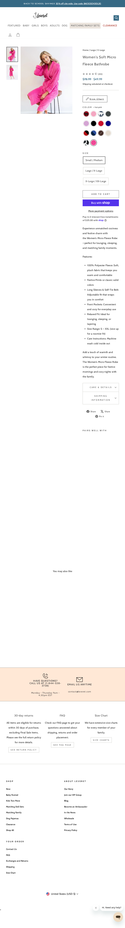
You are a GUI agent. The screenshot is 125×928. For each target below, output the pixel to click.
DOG (65, 25)
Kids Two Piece (13, 800)
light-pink (94, 114)
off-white (108, 133)
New (8, 789)
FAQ (8, 855)
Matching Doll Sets (15, 806)
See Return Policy (24, 750)
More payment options (100, 211)
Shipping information (100, 398)
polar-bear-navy (101, 114)
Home (86, 50)
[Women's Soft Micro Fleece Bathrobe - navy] (88, 525)
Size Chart (11, 873)
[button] (92, 73)
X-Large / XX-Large (96, 181)
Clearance (10, 824)
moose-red (86, 114)
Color (92, 107)
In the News (69, 812)
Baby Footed (12, 795)
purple (86, 123)
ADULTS (55, 25)
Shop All (10, 830)
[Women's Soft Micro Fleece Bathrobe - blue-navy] (88, 529)
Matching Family (13, 812)
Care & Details (101, 387)
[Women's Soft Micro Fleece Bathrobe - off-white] (88, 532)
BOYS (44, 25)
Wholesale (69, 818)
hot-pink (94, 143)
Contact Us (11, 849)
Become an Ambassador (75, 806)
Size (86, 153)
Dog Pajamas (12, 818)
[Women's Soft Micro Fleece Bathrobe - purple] (84, 522)
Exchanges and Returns (17, 861)
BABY (26, 25)
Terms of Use (70, 824)
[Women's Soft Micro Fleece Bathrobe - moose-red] (84, 515)
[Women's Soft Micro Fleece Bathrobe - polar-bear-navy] (84, 518)
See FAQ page (62, 745)
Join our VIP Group (73, 795)
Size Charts (101, 740)
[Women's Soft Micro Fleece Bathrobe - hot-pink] (88, 536)
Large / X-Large (97, 50)
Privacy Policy (70, 830)
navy (108, 123)
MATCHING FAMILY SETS (85, 25)
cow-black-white (86, 143)
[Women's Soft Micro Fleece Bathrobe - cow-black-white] (84, 536)
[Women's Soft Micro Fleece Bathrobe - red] (84, 525)
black (94, 123)
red (101, 123)
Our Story (68, 789)
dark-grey (108, 114)
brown (101, 133)
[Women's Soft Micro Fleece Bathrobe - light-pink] (88, 515)
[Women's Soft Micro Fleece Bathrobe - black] (88, 522)
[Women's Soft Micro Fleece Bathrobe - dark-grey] (88, 518)
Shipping (87, 84)
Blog (66, 800)
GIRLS (35, 25)
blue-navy (94, 133)
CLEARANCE (110, 25)
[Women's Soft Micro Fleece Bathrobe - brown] (84, 532)
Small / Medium (94, 160)
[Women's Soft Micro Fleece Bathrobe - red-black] (84, 529)
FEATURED (14, 25)
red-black (86, 133)
